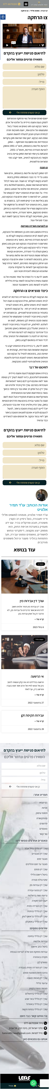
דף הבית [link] (44, 11)
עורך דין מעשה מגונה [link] (37, 978)
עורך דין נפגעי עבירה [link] (37, 890)
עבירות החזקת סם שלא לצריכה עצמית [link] (28, 951)
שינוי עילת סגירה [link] (39, 879)
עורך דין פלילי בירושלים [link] (36, 993)
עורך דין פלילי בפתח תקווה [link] (34, 1009)
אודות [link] (44, 807)
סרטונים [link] (43, 823)
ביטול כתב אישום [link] (39, 946)
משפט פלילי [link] (34, 11)
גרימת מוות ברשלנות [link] (37, 895)
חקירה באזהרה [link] (40, 957)
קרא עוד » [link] (39, 619)
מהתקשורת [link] (41, 818)
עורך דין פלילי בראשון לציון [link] (34, 916)
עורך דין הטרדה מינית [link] (37, 906)
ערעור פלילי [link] (41, 983)
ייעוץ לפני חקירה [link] (39, 900)
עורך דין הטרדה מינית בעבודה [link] (33, 967)
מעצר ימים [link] (42, 859)
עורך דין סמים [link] (40, 869)
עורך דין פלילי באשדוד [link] (36, 1004)
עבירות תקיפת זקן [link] (32, 715)
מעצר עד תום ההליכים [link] (36, 864)
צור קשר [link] (43, 834)
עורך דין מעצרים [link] (39, 853)
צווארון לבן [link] (42, 962)
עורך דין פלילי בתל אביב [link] (35, 848)
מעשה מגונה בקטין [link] (38, 988)
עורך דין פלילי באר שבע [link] (36, 999)
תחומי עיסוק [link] (41, 813)
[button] (26, 4)
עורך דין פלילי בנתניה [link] (37, 911)
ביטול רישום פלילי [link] (39, 874)
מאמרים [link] (43, 828)
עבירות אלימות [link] (40, 941)
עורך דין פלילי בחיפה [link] (37, 936)
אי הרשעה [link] (37, 676)
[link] (39, 4)
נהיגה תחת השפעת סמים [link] (35, 972)
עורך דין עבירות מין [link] (32, 601)
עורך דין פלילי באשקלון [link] (36, 921)
